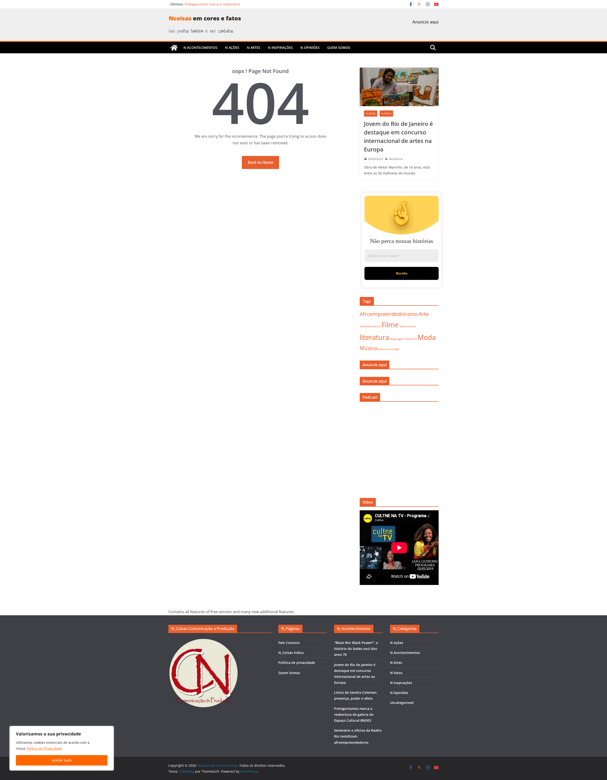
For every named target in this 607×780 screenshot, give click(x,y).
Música (368, 348)
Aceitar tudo (61, 760)
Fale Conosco (289, 642)
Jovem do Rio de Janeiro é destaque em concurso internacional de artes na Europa (398, 136)
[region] (61, 748)
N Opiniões (310, 47)
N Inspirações (280, 47)
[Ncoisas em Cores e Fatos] (174, 47)
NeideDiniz (396, 159)
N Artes (253, 47)
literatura (374, 337)
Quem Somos (338, 47)
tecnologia (392, 349)
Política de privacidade (296, 662)
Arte (423, 313)
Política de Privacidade (44, 748)
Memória (411, 339)
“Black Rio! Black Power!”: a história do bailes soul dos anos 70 (356, 648)
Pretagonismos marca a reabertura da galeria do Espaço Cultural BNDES (354, 714)
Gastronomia (408, 326)
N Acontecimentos (200, 47)
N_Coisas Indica (291, 652)
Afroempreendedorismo (389, 313)
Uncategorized (402, 702)
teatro (382, 349)
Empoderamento (370, 326)
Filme (390, 324)
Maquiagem (397, 339)
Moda (427, 337)
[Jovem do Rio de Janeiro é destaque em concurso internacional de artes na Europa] (399, 87)
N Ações (232, 47)
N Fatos (386, 113)
